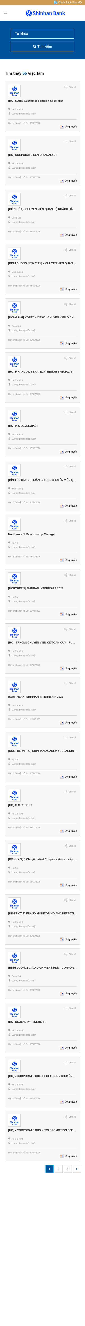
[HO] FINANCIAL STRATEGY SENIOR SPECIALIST (41, 371)
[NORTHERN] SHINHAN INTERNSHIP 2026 (35, 588)
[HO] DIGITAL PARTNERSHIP (27, 1021)
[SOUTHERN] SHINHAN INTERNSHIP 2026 (35, 696)
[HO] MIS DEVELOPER (23, 425)
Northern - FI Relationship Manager (32, 534)
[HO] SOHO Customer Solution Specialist (35, 100)
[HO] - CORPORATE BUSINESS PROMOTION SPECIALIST (46, 1130)
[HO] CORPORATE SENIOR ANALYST (32, 154)
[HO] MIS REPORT (20, 805)
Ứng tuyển (71, 126)
